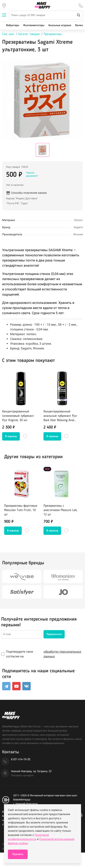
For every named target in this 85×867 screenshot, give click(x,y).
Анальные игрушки (59, 25)
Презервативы (53, 34)
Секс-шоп (8, 34)
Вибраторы (12, 25)
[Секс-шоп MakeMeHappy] (42, 5)
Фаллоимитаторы (33, 25)
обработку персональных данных (62, 654)
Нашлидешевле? (32, 174)
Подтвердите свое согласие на (43, 654)
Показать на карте (22, 775)
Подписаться (54, 634)
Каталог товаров (29, 34)
